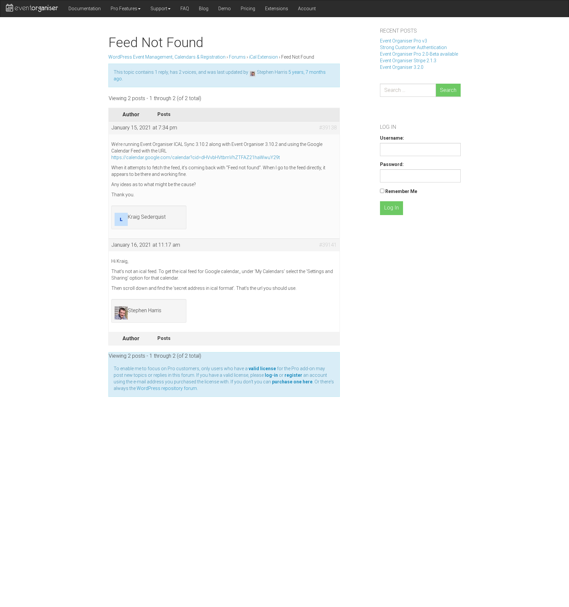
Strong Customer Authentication (413, 47)
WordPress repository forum (167, 388)
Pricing (248, 8)
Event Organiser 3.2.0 (401, 67)
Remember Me (401, 191)
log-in (271, 375)
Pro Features (124, 8)
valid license (262, 368)
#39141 (328, 245)
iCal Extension (263, 57)
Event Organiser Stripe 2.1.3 (408, 60)
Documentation (84, 8)
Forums (237, 57)
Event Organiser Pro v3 (403, 40)
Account (307, 8)
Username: (392, 138)
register (293, 375)
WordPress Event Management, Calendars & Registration (167, 57)
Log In (391, 208)
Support (158, 8)
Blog (203, 8)
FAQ (184, 8)
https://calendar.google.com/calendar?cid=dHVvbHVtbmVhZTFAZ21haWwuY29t (195, 157)
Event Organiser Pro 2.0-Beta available (419, 54)
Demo (224, 8)
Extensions (276, 8)
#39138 (328, 127)
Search (448, 90)
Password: (392, 164)
